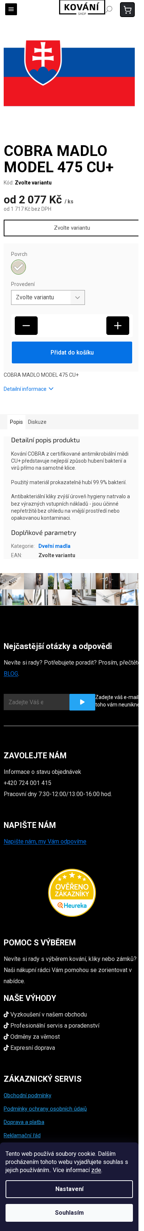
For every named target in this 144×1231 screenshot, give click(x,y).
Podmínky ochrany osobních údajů (45, 1108)
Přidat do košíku (72, 352)
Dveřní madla (54, 546)
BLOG (11, 673)
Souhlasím (69, 1212)
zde (96, 1170)
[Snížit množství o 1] (26, 325)
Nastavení (69, 1188)
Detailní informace (25, 389)
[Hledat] (109, 9)
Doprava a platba (24, 1122)
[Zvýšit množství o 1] (117, 325)
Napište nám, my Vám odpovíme (45, 841)
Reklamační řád (22, 1135)
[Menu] (11, 9)
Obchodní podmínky (27, 1095)
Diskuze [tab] (37, 422)
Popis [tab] (16, 422)
